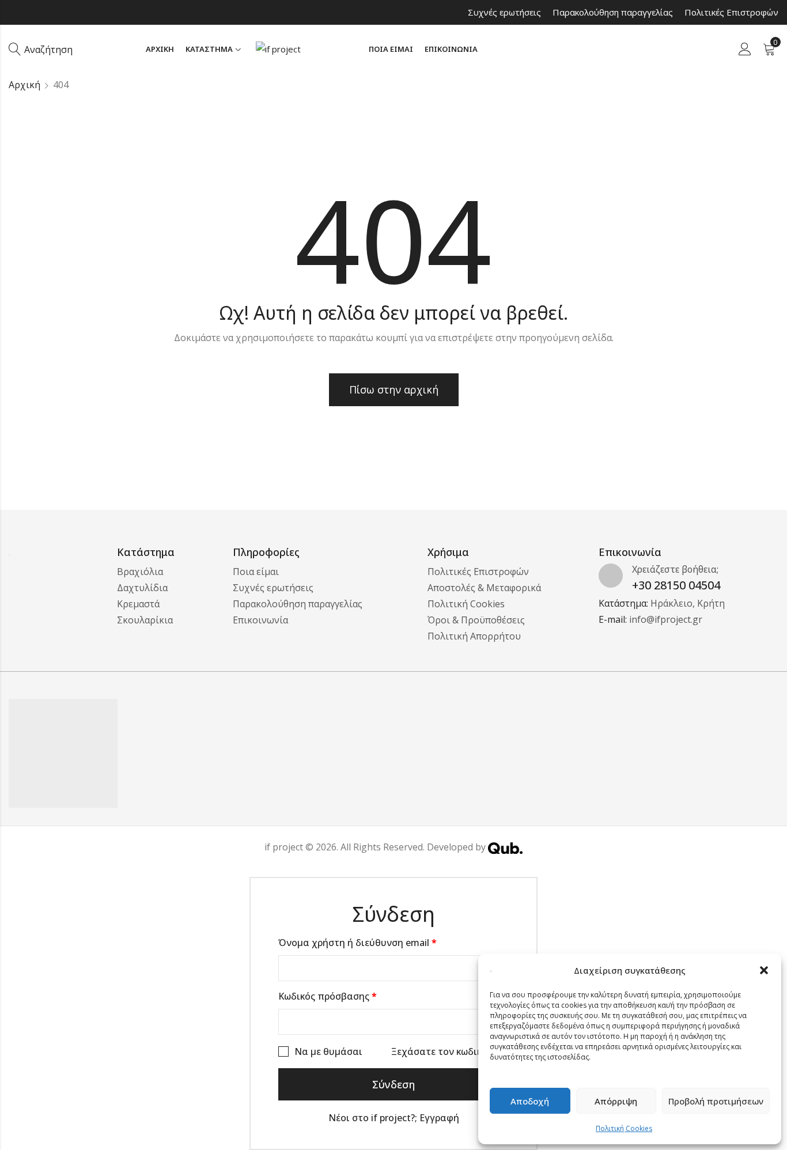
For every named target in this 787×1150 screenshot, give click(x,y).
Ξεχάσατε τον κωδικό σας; (450, 1051)
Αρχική (24, 84)
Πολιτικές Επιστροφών (731, 12)
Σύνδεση (393, 1084)
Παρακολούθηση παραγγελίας (613, 12)
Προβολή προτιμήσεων (715, 1101)
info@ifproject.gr (665, 619)
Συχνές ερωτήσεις (504, 12)
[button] (764, 970)
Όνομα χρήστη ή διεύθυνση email (377, 942)
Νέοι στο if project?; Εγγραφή (393, 1117)
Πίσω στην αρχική (393, 389)
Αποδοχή (529, 1101)
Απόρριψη (616, 1101)
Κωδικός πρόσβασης (347, 995)
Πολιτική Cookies (624, 1128)
